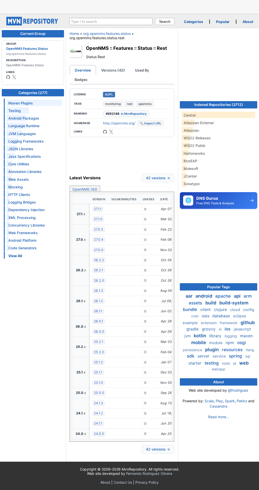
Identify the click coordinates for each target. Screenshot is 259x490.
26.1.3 (98, 290)
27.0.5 (98, 229)
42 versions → (158, 178)
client (206, 309)
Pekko (242, 401)
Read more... (218, 417)
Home (74, 33)
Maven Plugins (20, 103)
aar (189, 296)
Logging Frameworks (26, 141)
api (238, 296)
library (216, 335)
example (191, 322)
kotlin (200, 335)
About (248, 21)
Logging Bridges (22, 202)
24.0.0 (99, 434)
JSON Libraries (20, 149)
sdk (191, 356)
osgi (241, 342)
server (204, 356)
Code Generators (22, 248)
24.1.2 (98, 413)
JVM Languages (22, 133)
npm (230, 342)
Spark (230, 401)
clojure (221, 309)
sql (247, 356)
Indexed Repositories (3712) (218, 104)
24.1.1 (98, 423)
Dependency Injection (26, 210)
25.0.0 (99, 393)
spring (236, 356)
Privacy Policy (147, 482)
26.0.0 (99, 331)
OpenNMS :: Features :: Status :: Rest (126, 48)
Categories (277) (33, 93)
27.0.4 (98, 239)
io (221, 329)
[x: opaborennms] (14, 77)
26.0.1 (98, 321)
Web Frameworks (23, 233)
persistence (193, 350)
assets (196, 302)
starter (195, 363)
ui (235, 363)
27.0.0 (98, 250)
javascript (242, 329)
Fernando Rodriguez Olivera (149, 473)
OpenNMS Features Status (27, 49)
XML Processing (22, 217)
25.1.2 (98, 362)
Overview (83, 70)
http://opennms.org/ (119, 123)
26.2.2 (99, 260)
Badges (81, 79)
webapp (218, 369)
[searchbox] (111, 21)
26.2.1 (98, 270)
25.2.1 (98, 342)
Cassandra (218, 406)
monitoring (113, 104)
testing (212, 363)
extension (209, 323)
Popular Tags (218, 287)
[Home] (32, 24)
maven (246, 335)
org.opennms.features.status (107, 33)
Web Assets (18, 179)
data (206, 316)
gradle (193, 328)
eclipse (239, 316)
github (248, 322)
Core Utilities (18, 164)
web (244, 363)
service (220, 356)
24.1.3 (98, 403)
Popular (223, 21)
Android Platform (22, 240)
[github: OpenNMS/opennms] (105, 132)
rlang (250, 350)
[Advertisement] (129, 6)
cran (195, 316)
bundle (190, 309)
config (248, 309)
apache (223, 296)
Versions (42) (113, 70)
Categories (193, 21)
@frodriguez (238, 390)
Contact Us (123, 482)
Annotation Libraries (25, 171)
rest (129, 104)
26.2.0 (99, 280)
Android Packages (23, 118)
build (211, 302)
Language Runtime (23, 126)
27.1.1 (97, 209)
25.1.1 (98, 372)
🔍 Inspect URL (150, 123)
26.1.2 (98, 301)
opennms (145, 104)
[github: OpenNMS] (8, 77)
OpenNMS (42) (84, 189)
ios (228, 328)
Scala (209, 401)
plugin (212, 349)
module (216, 342)
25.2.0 (99, 352)
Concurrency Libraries (26, 225)
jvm (188, 335)
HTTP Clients (19, 194)
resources (233, 349)
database (221, 315)
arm (248, 296)
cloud (235, 309)
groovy (209, 328)
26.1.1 (98, 311)
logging (231, 336)
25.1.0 (98, 383)
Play (219, 401)
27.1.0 (98, 219)
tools (226, 363)
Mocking (15, 187)
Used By (142, 70)
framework (229, 323)
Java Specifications (24, 156)
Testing (14, 110)
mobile (199, 342)
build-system (233, 302)
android (204, 296)
